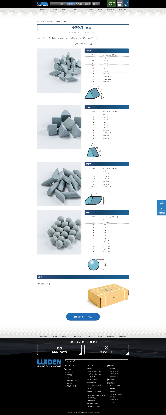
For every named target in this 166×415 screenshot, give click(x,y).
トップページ (70, 366)
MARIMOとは (92, 398)
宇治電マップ (114, 399)
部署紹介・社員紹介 (116, 385)
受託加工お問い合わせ (94, 391)
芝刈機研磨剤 (122, 9)
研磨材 (55, 9)
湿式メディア (65, 9)
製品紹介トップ (44, 9)
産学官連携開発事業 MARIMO (96, 395)
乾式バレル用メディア (94, 374)
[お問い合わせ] (59, 353)
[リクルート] (106, 353)
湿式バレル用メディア (94, 371)
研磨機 (100, 9)
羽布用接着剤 (110, 9)
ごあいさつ (70, 372)
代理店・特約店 (71, 386)
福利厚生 (112, 391)
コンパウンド (89, 9)
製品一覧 (90, 366)
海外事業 (112, 388)
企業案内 (68, 369)
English (162, 208)
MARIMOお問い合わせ (95, 406)
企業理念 (69, 375)
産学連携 (69, 383)
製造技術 (112, 368)
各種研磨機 (91, 377)
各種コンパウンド (93, 379)
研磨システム (114, 376)
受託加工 (90, 389)
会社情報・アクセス (72, 380)
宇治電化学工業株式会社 (80, 412)
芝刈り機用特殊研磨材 (94, 385)
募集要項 (112, 397)
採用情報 (112, 383)
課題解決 (112, 379)
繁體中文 (162, 213)
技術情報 (112, 366)
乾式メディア (77, 9)
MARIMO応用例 (93, 403)
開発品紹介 (91, 400)
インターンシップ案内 (116, 394)
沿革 (68, 377)
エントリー (113, 402)
